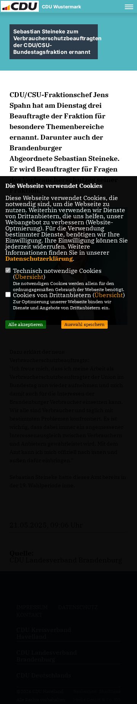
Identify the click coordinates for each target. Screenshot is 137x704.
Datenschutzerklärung (39, 258)
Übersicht (29, 276)
